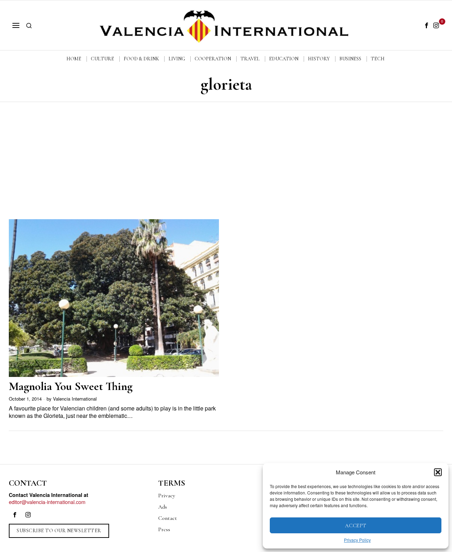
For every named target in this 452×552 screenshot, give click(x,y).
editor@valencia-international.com (47, 501)
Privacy (166, 495)
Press (164, 529)
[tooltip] (426, 25)
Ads (162, 506)
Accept (356, 525)
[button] (437, 472)
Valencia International (75, 398)
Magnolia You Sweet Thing (70, 386)
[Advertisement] (226, 155)
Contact (167, 518)
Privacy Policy (357, 540)
